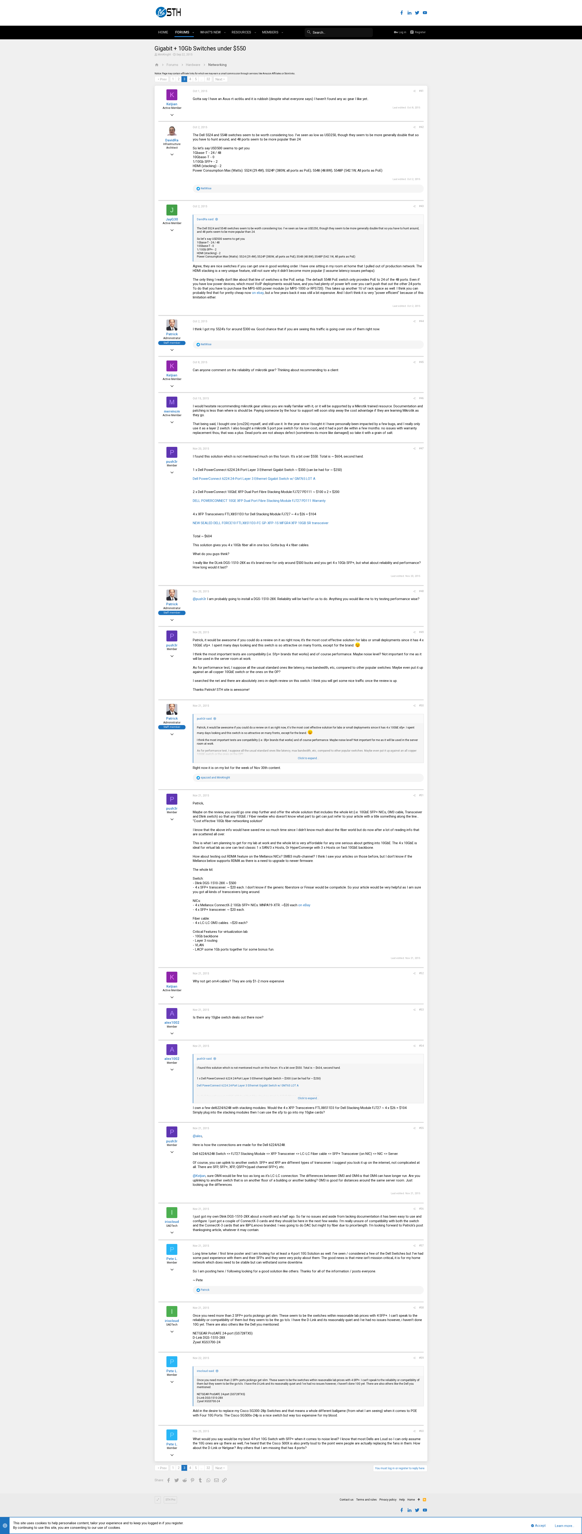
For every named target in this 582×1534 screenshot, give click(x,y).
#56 (421, 1208)
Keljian (171, 104)
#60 (421, 1431)
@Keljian (199, 1176)
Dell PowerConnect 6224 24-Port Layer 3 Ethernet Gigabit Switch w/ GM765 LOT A (254, 479)
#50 (421, 705)
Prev (163, 79)
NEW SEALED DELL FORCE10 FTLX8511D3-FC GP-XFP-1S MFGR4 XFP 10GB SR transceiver (261, 523)
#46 (421, 398)
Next (219, 79)
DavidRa (171, 140)
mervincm (172, 411)
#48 (421, 591)
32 (208, 79)
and (215, 777)
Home (411, 1499)
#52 (421, 973)
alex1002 (171, 1023)
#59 (421, 1357)
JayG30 (172, 219)
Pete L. (172, 1259)
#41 (421, 91)
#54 (421, 1045)
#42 (421, 127)
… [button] (202, 79)
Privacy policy (387, 1499)
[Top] (418, 1500)
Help (402, 1499)
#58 (421, 1307)
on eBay (304, 905)
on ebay (258, 293)
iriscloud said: (206, 1371)
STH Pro (170, 1499)
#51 (421, 795)
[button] (193, 32)
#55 (421, 1128)
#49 (421, 632)
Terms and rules (366, 1499)
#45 (421, 362)
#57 (421, 1245)
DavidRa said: (205, 219)
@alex (197, 1136)
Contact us (347, 1499)
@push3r (199, 599)
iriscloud (172, 1222)
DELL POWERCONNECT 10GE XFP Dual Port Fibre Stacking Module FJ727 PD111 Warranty (259, 501)
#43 (421, 206)
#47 (421, 448)
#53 (421, 1009)
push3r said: (204, 718)
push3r (172, 462)
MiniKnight (164, 54)
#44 (421, 321)
